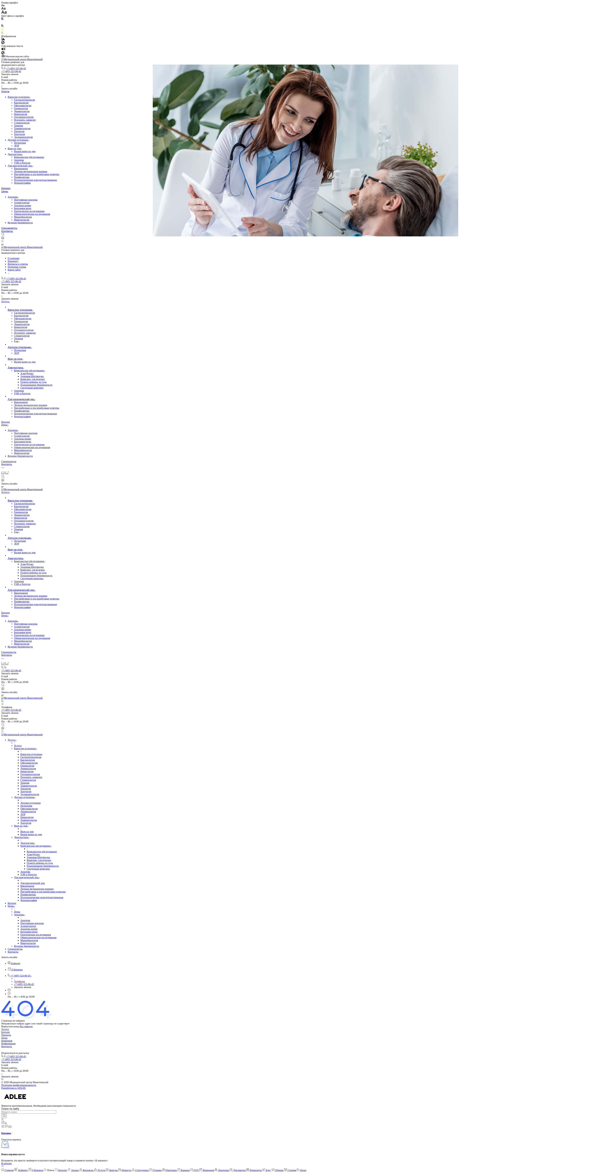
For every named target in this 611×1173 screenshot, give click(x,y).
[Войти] (2, 238)
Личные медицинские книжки (30, 171)
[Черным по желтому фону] (2, 29)
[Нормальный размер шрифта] (3, 8)
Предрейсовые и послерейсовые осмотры (36, 174)
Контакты (7, 231)
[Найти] (4, 1116)
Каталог (6, 188)
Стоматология (21, 122)
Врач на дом (14, 148)
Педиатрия (20, 142)
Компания (6, 1040)
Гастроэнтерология (24, 99)
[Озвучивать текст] (3, 49)
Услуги (5, 91)
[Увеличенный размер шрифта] (4, 13)
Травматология (22, 128)
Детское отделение (18, 140)
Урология (19, 131)
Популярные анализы (25, 199)
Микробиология (23, 217)
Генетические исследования (29, 211)
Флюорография (22, 183)
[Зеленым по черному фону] (2, 33)
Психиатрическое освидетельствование (35, 180)
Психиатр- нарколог (25, 120)
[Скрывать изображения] (2, 43)
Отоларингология (23, 117)
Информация (8, 1043)
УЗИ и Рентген (22, 162)
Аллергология (21, 202)
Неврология (20, 114)
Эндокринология (23, 137)
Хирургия (19, 134)
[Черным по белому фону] (2, 19)
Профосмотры (21, 177)
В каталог (6, 1163)
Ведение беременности (20, 222)
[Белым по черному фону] (2, 22)
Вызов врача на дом (24, 151)
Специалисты (9, 228)
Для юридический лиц (20, 165)
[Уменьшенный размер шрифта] (2, 5)
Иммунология (21, 219)
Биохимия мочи (22, 208)
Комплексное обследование (29, 157)
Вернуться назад (10, 1026)
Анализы (19, 160)
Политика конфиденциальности (18, 1085)
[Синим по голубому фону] (2, 26)
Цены (4, 191)
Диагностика (15, 154)
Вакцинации (21, 168)
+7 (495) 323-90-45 (16, 68)
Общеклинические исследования (32, 214)
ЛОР (16, 145)
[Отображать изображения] (3, 39)
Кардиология (21, 102)
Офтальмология (22, 105)
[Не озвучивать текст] (2, 53)
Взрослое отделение (19, 97)
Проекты (6, 1035)
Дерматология (21, 111)
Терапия (18, 125)
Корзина (6, 1133)
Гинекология (21, 108)
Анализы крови (22, 205)
